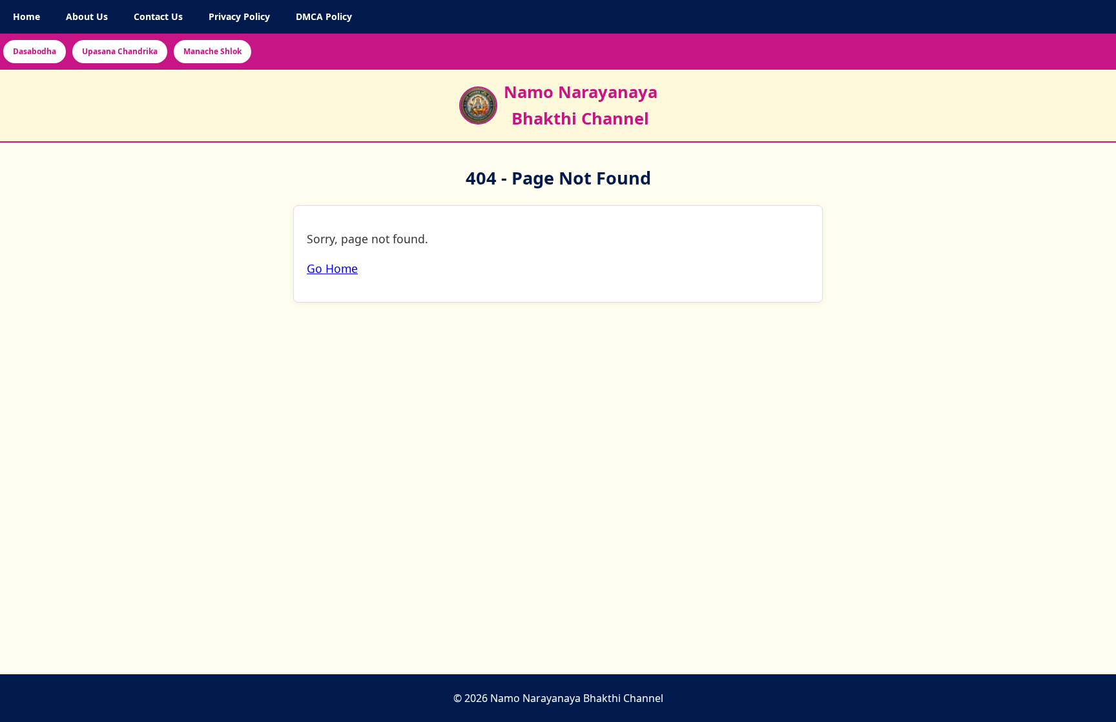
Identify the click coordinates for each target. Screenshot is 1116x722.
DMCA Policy (324, 16)
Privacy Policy (239, 16)
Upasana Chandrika (120, 51)
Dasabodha (34, 51)
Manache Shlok (212, 51)
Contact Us (158, 16)
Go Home (332, 269)
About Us (87, 16)
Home (26, 16)
